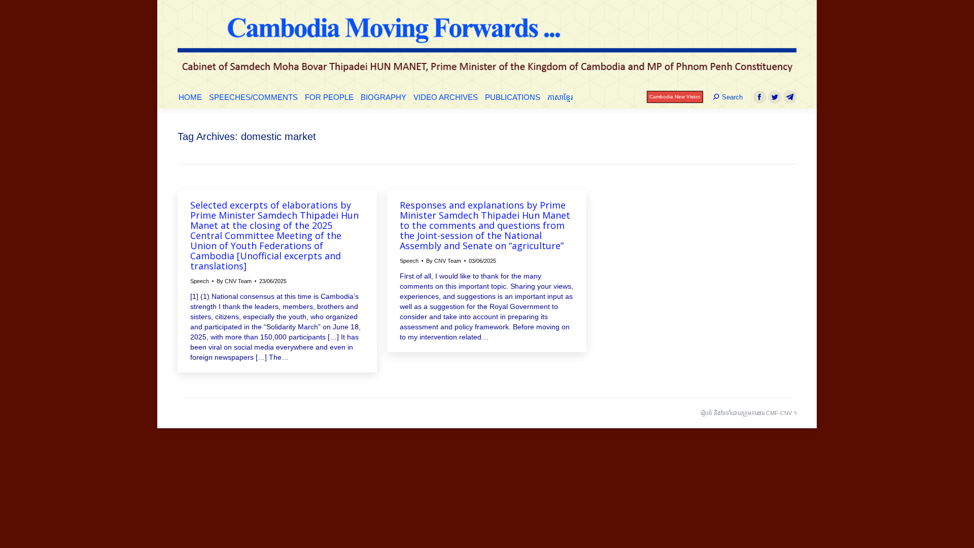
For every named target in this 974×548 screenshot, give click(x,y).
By (234, 281)
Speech (199, 281)
